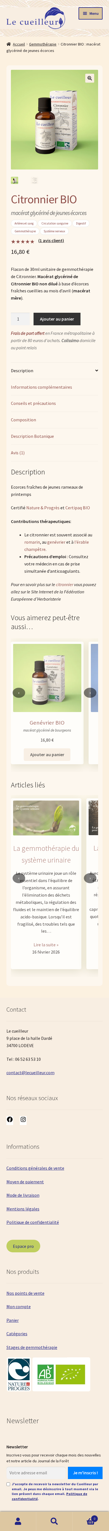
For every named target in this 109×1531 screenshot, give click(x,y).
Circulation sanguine (54, 223)
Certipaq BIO (77, 507)
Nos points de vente (25, 1293)
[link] (46, 878)
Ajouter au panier (57, 319)
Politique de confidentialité (32, 1222)
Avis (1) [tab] (18, 452)
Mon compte (18, 1306)
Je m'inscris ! (85, 1472)
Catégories (16, 1333)
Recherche (54, 1521)
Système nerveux (54, 231)
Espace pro (23, 1246)
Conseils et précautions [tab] (33, 403)
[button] (89, 78)
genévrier (56, 542)
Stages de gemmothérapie (31, 1347)
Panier (12, 1320)
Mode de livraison (22, 1195)
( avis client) (51, 240)
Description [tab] (22, 370)
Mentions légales (22, 1209)
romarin (32, 542)
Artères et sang (24, 223)
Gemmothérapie (42, 44)
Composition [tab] (23, 419)
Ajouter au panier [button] (47, 754)
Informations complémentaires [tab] (41, 387)
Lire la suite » (46, 944)
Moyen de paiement (25, 1181)
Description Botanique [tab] (32, 436)
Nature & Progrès (43, 507)
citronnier (64, 584)
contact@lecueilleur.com (30, 1072)
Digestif (81, 223)
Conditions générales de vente (35, 1168)
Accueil (19, 44)
